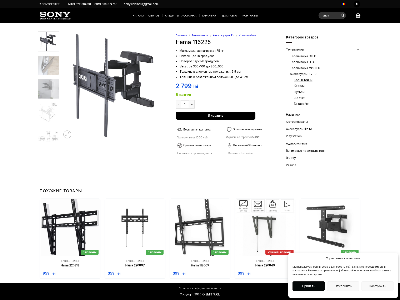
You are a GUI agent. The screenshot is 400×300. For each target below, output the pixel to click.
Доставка (229, 15)
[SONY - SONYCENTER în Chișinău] (55, 16)
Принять (308, 286)
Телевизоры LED (302, 62)
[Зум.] (67, 134)
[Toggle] (357, 49)
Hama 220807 (135, 265)
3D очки (299, 98)
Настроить (377, 286)
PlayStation (294, 136)
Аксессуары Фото (299, 129)
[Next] (162, 85)
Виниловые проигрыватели (305, 150)
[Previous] (69, 85)
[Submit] (342, 15)
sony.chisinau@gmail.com (141, 4)
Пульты (299, 92)
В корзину (216, 116)
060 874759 (109, 4)
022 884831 (83, 4)
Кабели (299, 85)
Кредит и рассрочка (181, 15)
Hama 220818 (70, 265)
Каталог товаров (146, 15)
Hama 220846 (265, 265)
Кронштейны (247, 35)
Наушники (293, 114)
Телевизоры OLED (303, 56)
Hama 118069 (200, 265)
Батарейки (301, 103)
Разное (291, 165)
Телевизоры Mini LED (305, 68)
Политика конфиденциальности (200, 288)
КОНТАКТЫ (250, 15)
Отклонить (343, 286)
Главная (181, 35)
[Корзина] (358, 15)
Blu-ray (291, 157)
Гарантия (209, 15)
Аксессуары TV (223, 35)
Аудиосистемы (297, 143)
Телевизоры (200, 35)
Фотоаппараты (297, 121)
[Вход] (357, 4)
